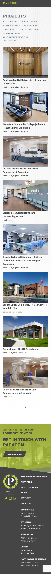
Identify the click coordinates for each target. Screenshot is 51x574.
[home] (10, 3)
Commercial (9, 30)
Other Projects (11, 41)
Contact (26, 498)
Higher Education (11, 26)
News (24, 493)
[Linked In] (14, 499)
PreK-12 (13, 22)
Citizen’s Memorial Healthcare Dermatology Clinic (19, 214)
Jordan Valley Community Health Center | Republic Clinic (25, 306)
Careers (26, 503)
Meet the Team (29, 487)
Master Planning (11, 33)
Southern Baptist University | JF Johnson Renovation (24, 82)
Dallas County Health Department (21, 349)
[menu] (46, 3)
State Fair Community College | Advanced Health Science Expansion (24, 126)
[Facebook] (6, 499)
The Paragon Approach (34, 477)
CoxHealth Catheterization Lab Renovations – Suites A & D (19, 391)
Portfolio (26, 482)
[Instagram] (10, 499)
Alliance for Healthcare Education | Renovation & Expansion (21, 170)
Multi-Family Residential (15, 37)
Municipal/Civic (29, 22)
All (4, 22)
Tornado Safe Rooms (29, 30)
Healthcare (30, 26)
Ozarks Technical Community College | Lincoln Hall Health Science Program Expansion (23, 260)
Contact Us (15, 454)
